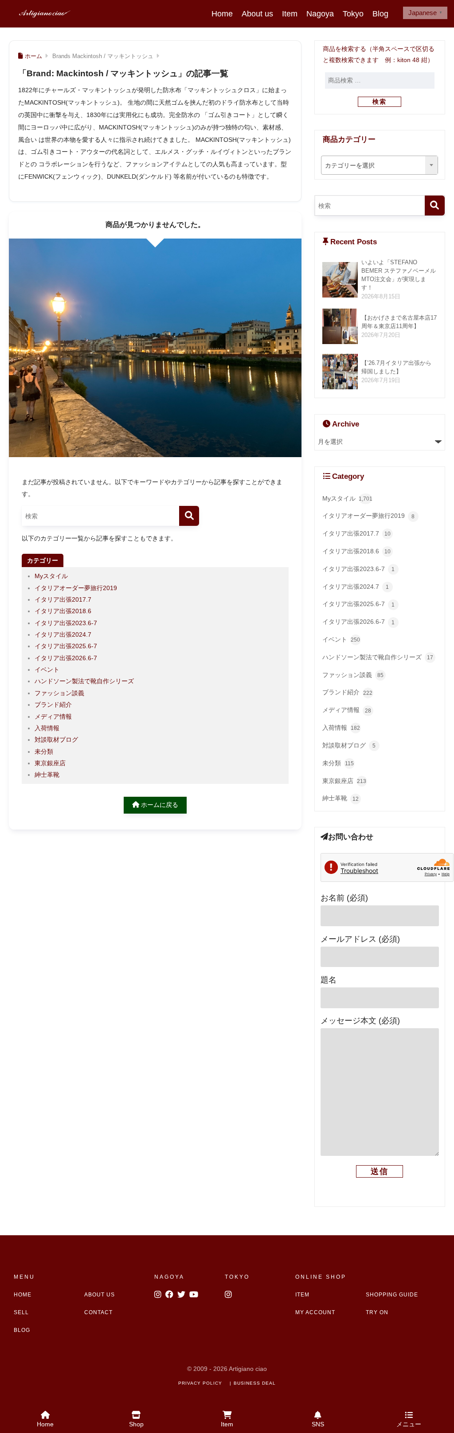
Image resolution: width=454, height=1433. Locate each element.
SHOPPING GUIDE (392, 1295)
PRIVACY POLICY (200, 1383)
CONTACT (98, 1312)
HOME (22, 1295)
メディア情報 (53, 716)
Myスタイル (51, 575)
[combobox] (379, 165)
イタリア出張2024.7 (63, 634)
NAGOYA (169, 1277)
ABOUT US (99, 1295)
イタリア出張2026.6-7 (66, 658)
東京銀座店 (50, 763)
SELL (21, 1312)
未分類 (44, 751)
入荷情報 (47, 728)
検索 (379, 101)
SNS (318, 1424)
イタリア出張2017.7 (63, 599)
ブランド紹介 (53, 704)
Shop (136, 1424)
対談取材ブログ (56, 739)
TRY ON (377, 1312)
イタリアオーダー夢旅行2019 (76, 587)
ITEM (302, 1295)
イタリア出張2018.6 (63, 611)
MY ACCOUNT (315, 1312)
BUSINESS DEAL (255, 1383)
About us (257, 13)
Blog (380, 13)
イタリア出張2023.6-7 (66, 622)
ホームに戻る (158, 804)
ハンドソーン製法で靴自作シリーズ (84, 681)
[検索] (189, 516)
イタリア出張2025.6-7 (66, 646)
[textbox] (379, 165)
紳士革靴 (47, 774)
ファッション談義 (59, 693)
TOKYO (237, 1277)
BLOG (22, 1330)
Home (222, 13)
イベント (47, 669)
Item (289, 13)
